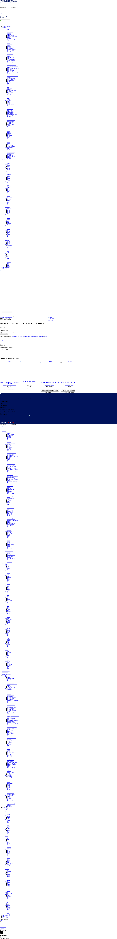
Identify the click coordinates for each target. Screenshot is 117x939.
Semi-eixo (9, 123)
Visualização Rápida (71, 363)
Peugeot (6, 230)
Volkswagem (7, 257)
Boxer (8, 231)
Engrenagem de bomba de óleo (13, 68)
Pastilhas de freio (10, 112)
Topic (8, 163)
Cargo (8, 172)
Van (8, 252)
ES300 (8, 210)
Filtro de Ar (9, 69)
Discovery (9, 208)
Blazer (8, 182)
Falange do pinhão (10, 153)
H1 (8, 189)
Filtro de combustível (11, 70)
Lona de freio (9, 110)
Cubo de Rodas (10, 106)
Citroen (6, 164)
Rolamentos (9, 158)
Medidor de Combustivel (12, 78)
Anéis (8, 43)
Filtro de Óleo (10, 71)
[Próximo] (48, 316)
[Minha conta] (0, 8)
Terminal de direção (11, 146)
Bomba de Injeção (10, 50)
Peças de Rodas (8, 100)
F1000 (8, 176)
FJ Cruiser (9, 248)
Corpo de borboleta (11, 60)
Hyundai (6, 188)
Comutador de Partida (11, 59)
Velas (8, 98)
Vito (8, 220)
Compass (9, 199)
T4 (7, 254)
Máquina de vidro (10, 35)
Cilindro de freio (10, 104)
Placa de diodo (10, 82)
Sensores (9, 91)
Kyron (8, 243)
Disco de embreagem (11, 152)
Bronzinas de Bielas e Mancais (13, 52)
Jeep (6, 198)
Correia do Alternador (11, 62)
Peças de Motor (8, 40)
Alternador (9, 41)
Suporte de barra (10, 124)
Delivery (9, 262)
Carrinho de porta (10, 30)
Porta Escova (9, 84)
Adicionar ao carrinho (4, 333)
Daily (8, 194)
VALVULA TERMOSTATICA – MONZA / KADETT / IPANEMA (9, 383)
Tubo (8, 95)
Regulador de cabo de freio (12, 116)
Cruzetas (9, 150)
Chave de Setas (10, 32)
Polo (8, 265)
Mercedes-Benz (8, 216)
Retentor (9, 89)
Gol (8, 264)
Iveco (6, 193)
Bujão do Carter (10, 54)
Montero (9, 223)
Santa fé (8, 192)
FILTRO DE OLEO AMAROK (29, 381)
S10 (8, 185)
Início (1, 317)
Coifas (8, 138)
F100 (8, 175)
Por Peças (36, 336)
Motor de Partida (10, 80)
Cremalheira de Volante (11, 65)
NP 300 (8, 229)
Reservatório (9, 88)
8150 (8, 258)
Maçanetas (9, 34)
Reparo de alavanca (11, 156)
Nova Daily (9, 197)
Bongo (8, 203)
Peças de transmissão (9, 147)
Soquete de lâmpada (11, 39)
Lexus (6, 209)
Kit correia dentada (11, 74)
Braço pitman (9, 135)
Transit (8, 180)
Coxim (8, 63)
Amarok (8, 259)
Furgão (8, 196)
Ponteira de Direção (11, 115)
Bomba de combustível (11, 49)
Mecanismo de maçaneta (12, 36)
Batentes (9, 133)
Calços (8, 137)
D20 (8, 183)
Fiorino (8, 169)
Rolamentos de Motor (11, 90)
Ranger (8, 178)
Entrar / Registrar (5, 917)
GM (5, 181)
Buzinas (8, 55)
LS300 (8, 212)
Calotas (8, 102)
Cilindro (8, 103)
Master (8, 236)
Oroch (8, 237)
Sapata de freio (10, 122)
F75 (8, 177)
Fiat (5, 167)
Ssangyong (7, 240)
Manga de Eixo (10, 111)
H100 (8, 190)
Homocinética (10, 109)
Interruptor (9, 33)
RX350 (8, 213)
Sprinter (8, 219)
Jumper (8, 165)
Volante (8, 99)
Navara (8, 227)
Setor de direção (10, 92)
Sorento (8, 205)
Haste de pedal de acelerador (12, 72)
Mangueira (9, 77)
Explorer (9, 174)
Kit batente (9, 154)
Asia (6, 161)
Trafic (8, 239)
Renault (6, 233)
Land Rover (7, 207)
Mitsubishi (7, 221)
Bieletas (8, 134)
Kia (5, 201)
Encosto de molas (10, 141)
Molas (8, 143)
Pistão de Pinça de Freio (12, 114)
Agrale (6, 160)
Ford (6, 171)
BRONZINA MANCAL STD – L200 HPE (70, 382)
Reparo (8, 37)
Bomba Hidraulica (10, 51)
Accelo (8, 218)
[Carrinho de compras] (0, 24)
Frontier (8, 226)
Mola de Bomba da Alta (12, 79)
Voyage (8, 266)
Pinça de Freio (10, 113)
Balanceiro (9, 46)
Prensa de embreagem (11, 155)
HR (8, 191)
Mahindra (7, 214)
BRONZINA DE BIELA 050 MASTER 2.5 (50, 382)
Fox (8, 263)
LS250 (8, 211)
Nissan (6, 225)
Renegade (9, 200)
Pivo (8, 144)
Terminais (9, 125)
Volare (6, 255)
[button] (71, 361)
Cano (8, 58)
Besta (8, 202)
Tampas (8, 93)
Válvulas (9, 96)
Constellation (9, 261)
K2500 (8, 204)
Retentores (9, 119)
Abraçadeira (9, 128)
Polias (8, 83)
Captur (8, 234)
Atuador (8, 45)
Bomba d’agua (10, 48)
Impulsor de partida (11, 73)
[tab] (37, 340)
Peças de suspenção (8, 127)
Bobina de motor (10, 47)
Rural (8, 179)
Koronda (9, 242)
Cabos (8, 29)
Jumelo (8, 142)
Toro (8, 170)
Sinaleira (9, 38)
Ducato (8, 168)
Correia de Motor (10, 61)
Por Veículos (4, 317)
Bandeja (8, 132)
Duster (8, 235)
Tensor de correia (10, 94)
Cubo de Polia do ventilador (12, 66)
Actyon (8, 241)
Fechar (1, 920)
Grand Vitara (9, 245)
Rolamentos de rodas (11, 120)
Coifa (8, 105)
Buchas (8, 136)
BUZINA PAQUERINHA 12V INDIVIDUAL (63, 318)
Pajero (8, 224)
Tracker (8, 187)
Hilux (8, 250)
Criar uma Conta (3, 927)
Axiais (8, 131)
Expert (8, 232)
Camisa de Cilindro (11, 57)
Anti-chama (9, 44)
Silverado (9, 186)
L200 (8, 222)
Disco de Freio (10, 107)
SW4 (8, 251)
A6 (8, 256)
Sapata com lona (10, 121)
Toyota (6, 246)
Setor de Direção (10, 145)
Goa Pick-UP (9, 215)
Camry (8, 247)
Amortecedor (9, 130)
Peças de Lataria (8, 28)
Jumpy (8, 166)
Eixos (8, 67)
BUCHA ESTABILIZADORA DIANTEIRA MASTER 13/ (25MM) (31, 318)
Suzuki (6, 244)
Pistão (8, 81)
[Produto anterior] (13, 316)
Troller (6, 253)
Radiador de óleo (10, 85)
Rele (8, 87)
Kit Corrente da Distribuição (12, 76)
